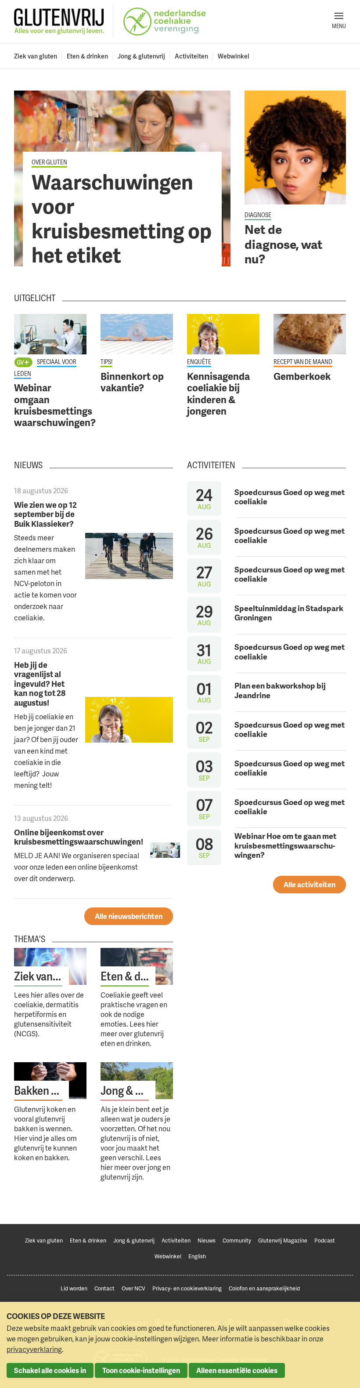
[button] (339, 21)
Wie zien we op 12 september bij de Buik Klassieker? (45, 514)
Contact (104, 1288)
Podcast (324, 1240)
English (197, 1256)
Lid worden (74, 1288)
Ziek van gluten (35, 56)
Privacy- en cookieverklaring (187, 1288)
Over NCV (133, 1288)
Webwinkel (233, 56)
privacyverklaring (34, 1349)
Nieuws (207, 1240)
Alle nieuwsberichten (128, 916)
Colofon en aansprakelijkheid (264, 1288)
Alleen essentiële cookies (236, 1370)
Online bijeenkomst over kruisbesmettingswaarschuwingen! (78, 837)
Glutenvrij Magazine (282, 1240)
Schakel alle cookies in (50, 1370)
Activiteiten (191, 56)
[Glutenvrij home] (59, 21)
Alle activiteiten (309, 884)
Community (237, 1240)
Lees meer (122, 178)
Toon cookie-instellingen (141, 1370)
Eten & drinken (87, 56)
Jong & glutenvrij (141, 56)
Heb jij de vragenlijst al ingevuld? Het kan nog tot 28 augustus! (39, 683)
